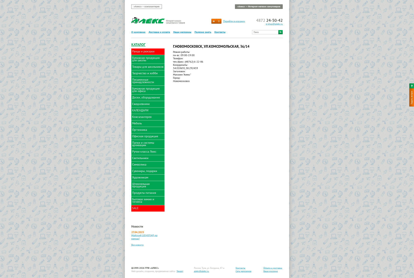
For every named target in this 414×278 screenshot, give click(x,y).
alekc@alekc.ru (201, 271)
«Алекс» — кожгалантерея (146, 6)
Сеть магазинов (243, 271)
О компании (138, 32)
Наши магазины (182, 32)
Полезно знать (203, 32)
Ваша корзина (270, 271)
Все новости (137, 245)
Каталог (138, 45)
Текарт (180, 271)
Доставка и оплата (159, 32)
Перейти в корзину (234, 21)
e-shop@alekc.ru (274, 24)
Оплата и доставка (272, 268)
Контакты (219, 32)
